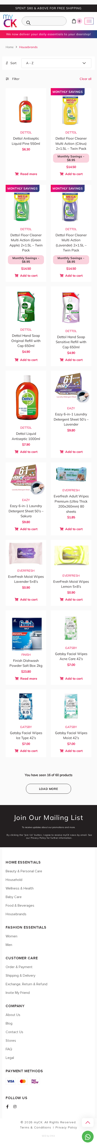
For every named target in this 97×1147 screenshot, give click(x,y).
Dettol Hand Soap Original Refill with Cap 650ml (26, 340)
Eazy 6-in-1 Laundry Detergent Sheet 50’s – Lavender (71, 419)
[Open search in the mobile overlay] (44, 21)
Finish (26, 654)
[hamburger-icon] (89, 21)
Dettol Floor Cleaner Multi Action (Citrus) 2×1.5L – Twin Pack (71, 143)
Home (10, 47)
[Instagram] (15, 1106)
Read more (28, 174)
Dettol (26, 132)
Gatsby (71, 648)
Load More (48, 789)
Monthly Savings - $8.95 (71, 158)
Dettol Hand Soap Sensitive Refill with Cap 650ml (71, 342)
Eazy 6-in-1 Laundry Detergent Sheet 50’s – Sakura (26, 511)
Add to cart (73, 174)
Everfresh (71, 490)
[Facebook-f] (7, 1106)
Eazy (71, 408)
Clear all (85, 79)
